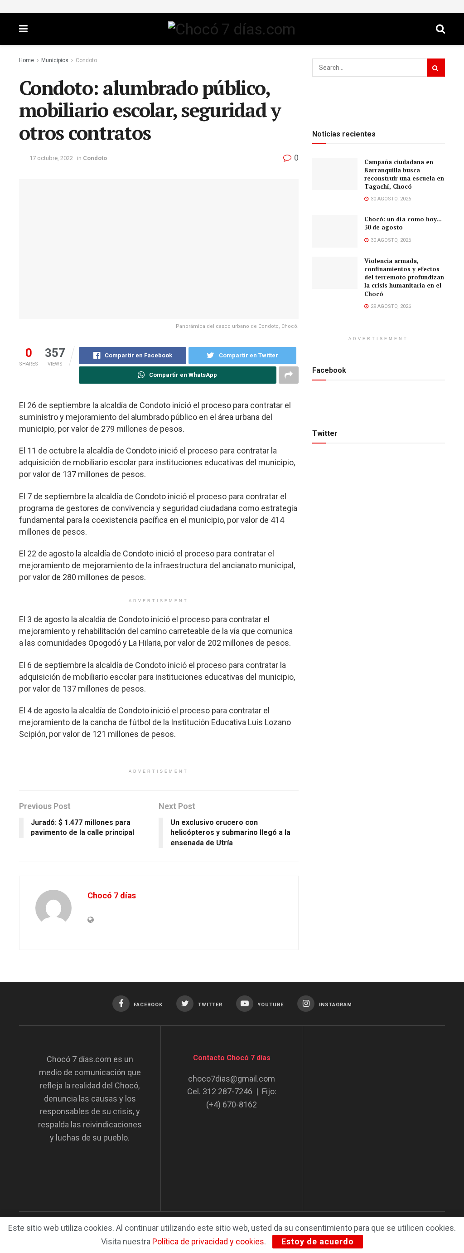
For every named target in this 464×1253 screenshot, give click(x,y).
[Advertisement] (389, 1109)
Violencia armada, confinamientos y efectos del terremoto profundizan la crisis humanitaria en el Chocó (404, 277)
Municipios (54, 60)
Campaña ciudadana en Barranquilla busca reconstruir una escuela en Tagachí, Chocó (404, 174)
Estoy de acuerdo (317, 1241)
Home (26, 60)
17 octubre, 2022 (51, 158)
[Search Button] (436, 68)
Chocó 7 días (111, 895)
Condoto (86, 60)
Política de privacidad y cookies (208, 1241)
